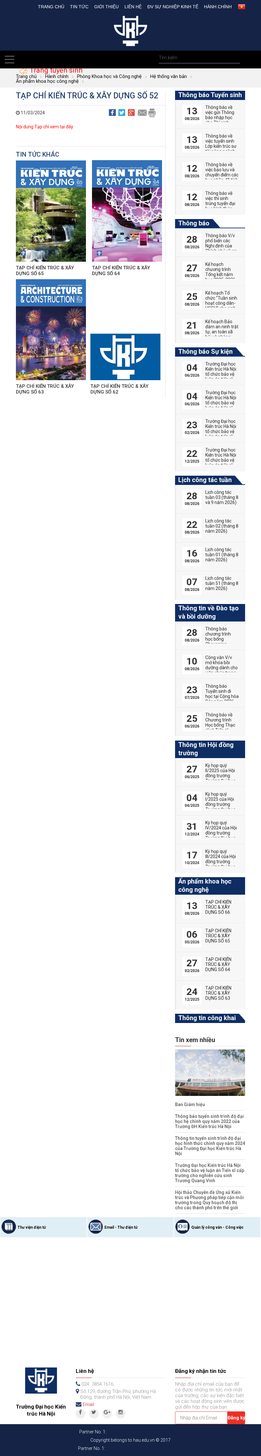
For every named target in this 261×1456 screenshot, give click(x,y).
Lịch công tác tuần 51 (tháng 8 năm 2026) (221, 583)
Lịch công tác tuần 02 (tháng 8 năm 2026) (221, 526)
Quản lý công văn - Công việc (217, 1227)
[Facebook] (80, 1413)
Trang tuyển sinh (55, 70)
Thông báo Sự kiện (205, 351)
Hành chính (218, 6)
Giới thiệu (106, 6)
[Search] (234, 57)
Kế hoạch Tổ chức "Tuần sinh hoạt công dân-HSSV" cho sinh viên (221, 303)
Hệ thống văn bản (168, 76)
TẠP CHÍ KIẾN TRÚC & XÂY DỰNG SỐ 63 (218, 993)
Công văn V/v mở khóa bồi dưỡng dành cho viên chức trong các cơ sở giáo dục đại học (221, 670)
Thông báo (193, 223)
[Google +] (107, 1413)
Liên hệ (133, 6)
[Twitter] (94, 1413)
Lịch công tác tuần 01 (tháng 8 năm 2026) (221, 554)
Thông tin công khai (207, 1018)
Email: (89, 1404)
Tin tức (79, 6)
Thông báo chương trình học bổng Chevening (218, 636)
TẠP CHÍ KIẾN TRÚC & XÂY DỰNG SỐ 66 (218, 907)
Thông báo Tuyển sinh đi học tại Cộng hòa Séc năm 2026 (222, 694)
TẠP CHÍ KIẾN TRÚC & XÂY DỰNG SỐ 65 (218, 935)
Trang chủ (51, 6)
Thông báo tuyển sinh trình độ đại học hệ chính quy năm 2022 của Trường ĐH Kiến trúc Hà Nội (209, 1121)
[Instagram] (120, 1413)
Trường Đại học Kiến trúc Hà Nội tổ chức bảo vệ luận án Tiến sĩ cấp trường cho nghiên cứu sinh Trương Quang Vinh (209, 1173)
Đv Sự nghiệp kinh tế (172, 6)
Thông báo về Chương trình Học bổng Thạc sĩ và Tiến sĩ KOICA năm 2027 (220, 727)
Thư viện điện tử (32, 1227)
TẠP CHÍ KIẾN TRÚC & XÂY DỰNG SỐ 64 (218, 964)
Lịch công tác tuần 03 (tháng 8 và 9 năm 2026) (221, 497)
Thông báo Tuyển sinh (210, 95)
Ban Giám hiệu (190, 1104)
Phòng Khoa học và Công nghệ (109, 76)
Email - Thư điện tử (121, 1227)
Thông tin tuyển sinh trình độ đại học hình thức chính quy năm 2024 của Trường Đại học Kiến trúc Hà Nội (210, 1146)
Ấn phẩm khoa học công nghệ (47, 81)
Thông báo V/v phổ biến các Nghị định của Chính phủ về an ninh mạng (221, 246)
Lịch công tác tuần (205, 480)
